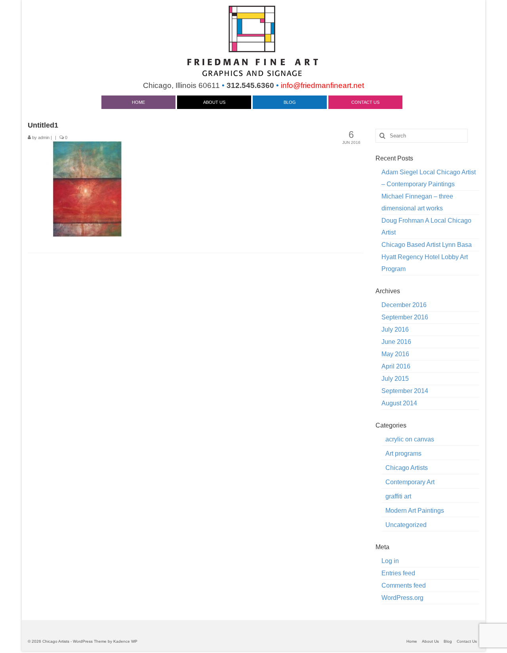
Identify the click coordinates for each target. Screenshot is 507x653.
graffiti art (398, 496)
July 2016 (395, 329)
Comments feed (403, 585)
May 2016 (395, 354)
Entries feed (398, 573)
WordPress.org (402, 597)
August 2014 (399, 403)
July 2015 (395, 378)
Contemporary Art (410, 482)
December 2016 (404, 305)
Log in (390, 561)
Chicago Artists (406, 467)
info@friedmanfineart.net (322, 85)
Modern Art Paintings (414, 510)
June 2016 (396, 341)
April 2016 (395, 366)
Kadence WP (125, 641)
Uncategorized (406, 524)
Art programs (403, 453)
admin (44, 137)
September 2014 (404, 391)
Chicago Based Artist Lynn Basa (426, 244)
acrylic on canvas (409, 439)
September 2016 (404, 317)
